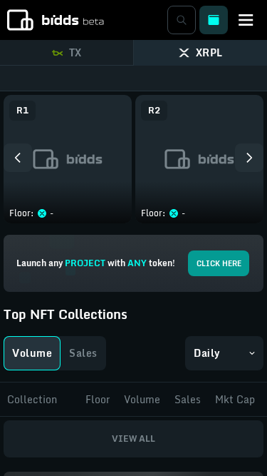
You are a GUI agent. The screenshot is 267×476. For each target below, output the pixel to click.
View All (133, 438)
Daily (207, 353)
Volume (32, 353)
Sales (83, 353)
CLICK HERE (219, 263)
